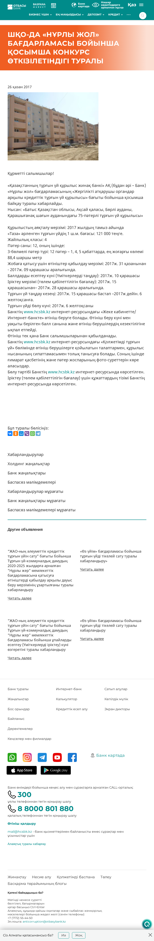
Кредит (114, 14)
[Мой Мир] (21, 433)
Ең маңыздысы (69, 14)
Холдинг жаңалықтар (29, 463)
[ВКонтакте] (10, 433)
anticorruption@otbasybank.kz (44, 921)
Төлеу (105, 877)
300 (24, 794)
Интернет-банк (69, 689)
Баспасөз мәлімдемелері (32, 482)
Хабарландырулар (26, 454)
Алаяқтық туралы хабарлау (27, 844)
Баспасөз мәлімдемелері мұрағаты (42, 510)
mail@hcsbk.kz (20, 832)
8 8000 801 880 (46, 808)
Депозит (95, 14)
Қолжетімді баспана (76, 877)
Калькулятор (66, 699)
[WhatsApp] (32, 433)
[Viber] (26, 433)
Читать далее (19, 598)
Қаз (132, 4)
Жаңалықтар (18, 699)
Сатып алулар (115, 689)
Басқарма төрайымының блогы (37, 883)
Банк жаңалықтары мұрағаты (37, 500)
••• (129, 14)
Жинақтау (17, 877)
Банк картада (110, 755)
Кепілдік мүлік (116, 699)
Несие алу (41, 877)
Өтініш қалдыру (22, 824)
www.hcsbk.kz (37, 311)
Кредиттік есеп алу (72, 709)
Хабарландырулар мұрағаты (35, 491)
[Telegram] (38, 433)
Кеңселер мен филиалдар (29, 739)
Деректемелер (20, 729)
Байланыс (16, 719)
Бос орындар (19, 709)
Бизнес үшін (39, 14)
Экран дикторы (117, 709)
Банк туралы (18, 689)
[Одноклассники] (15, 433)
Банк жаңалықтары (27, 473)
